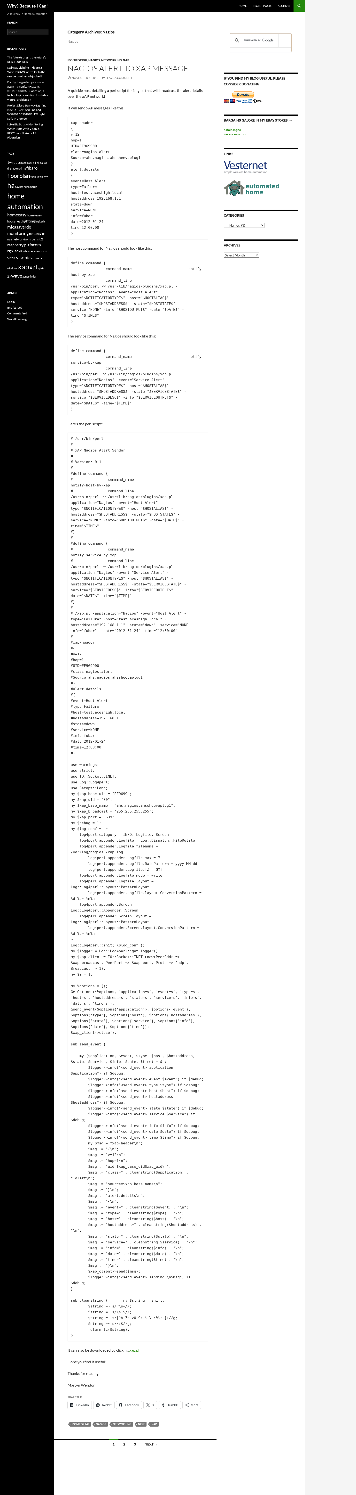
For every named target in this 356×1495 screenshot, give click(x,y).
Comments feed (17, 313)
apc (18, 162)
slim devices (26, 251)
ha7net (19, 186)
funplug (35, 176)
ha (11, 185)
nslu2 (39, 239)
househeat (14, 221)
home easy (34, 215)
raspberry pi (17, 244)
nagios (101, 1424)
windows (12, 268)
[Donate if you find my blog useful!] (243, 97)
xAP (126, 60)
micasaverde (19, 227)
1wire (11, 162)
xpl (33, 267)
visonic (23, 257)
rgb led (13, 250)
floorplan (18, 175)
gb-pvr (44, 176)
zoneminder (29, 276)
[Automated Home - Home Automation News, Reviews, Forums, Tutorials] (252, 188)
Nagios (94, 60)
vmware (36, 258)
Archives (284, 5)
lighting (28, 221)
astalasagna (232, 130)
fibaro (32, 168)
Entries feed (14, 307)
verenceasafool (235, 134)
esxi (19, 168)
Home (243, 5)
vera (11, 257)
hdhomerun (30, 186)
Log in (11, 302)
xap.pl (134, 1350)
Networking (111, 60)
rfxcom (34, 244)
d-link (36, 162)
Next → (151, 1444)
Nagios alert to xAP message (128, 68)
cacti (24, 162)
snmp (37, 251)
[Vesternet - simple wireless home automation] (245, 167)
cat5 (29, 162)
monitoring (80, 1424)
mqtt (32, 234)
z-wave (14, 276)
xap (154, 1424)
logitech (40, 221)
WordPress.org (17, 319)
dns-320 (12, 168)
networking (122, 1424)
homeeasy (16, 214)
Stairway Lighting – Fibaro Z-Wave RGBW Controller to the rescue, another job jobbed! (26, 72)
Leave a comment (119, 78)
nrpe (141, 1424)
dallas (43, 162)
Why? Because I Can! (27, 5)
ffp (24, 168)
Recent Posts (262, 5)
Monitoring (77, 60)
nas (9, 239)
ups (44, 251)
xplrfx (41, 268)
